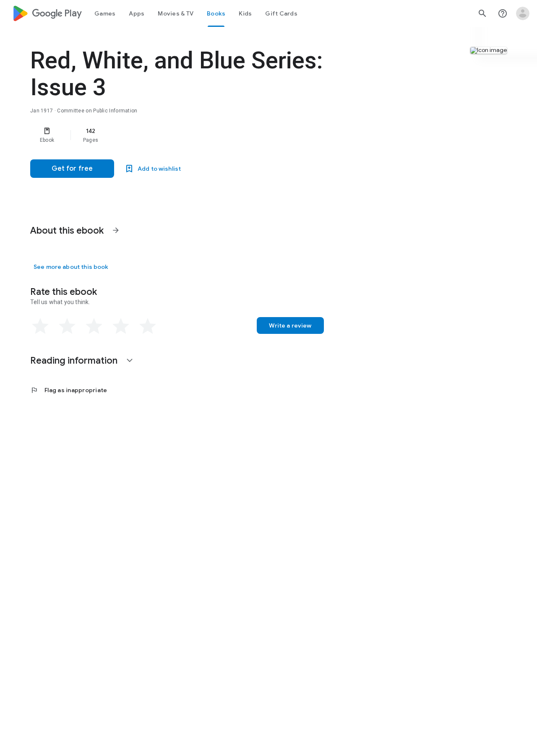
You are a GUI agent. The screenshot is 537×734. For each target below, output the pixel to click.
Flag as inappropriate (68, 390)
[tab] (105, 13)
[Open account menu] (523, 13)
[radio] (40, 326)
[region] (198, 135)
